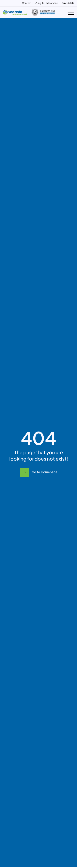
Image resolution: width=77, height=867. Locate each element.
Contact (26, 3)
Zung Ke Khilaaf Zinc (46, 3)
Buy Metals (68, 3)
